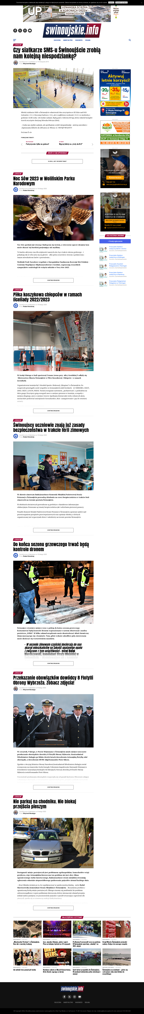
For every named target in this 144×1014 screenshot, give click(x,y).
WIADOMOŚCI (79, 40)
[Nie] (142, 3)
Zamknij (111, 2)
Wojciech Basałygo (29, 63)
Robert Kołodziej (28, 190)
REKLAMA (87, 40)
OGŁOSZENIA (57, 40)
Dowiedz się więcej (121, 2)
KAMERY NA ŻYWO (68, 40)
